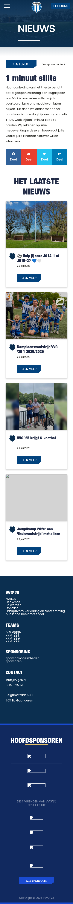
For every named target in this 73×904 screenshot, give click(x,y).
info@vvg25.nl (16, 680)
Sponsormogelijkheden (22, 658)
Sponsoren (14, 661)
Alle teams (13, 631)
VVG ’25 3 (13, 640)
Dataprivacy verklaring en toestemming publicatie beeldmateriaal (35, 612)
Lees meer (29, 278)
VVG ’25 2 (13, 637)
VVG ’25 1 (12, 634)
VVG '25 (49, 898)
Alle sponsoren (36, 881)
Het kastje (61, 6)
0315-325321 (14, 685)
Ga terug (21, 64)
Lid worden (13, 605)
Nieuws (11, 599)
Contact (12, 608)
